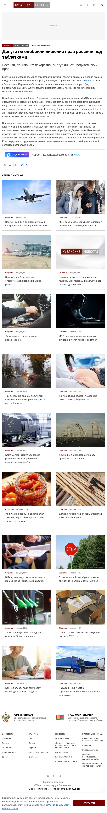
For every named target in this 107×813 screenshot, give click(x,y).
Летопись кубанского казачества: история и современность (65, 745)
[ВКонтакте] (10, 165)
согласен (89, 803)
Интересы (33, 757)
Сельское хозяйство (38, 752)
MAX (77, 154)
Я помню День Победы (92, 734)
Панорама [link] (63, 273)
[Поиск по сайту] (102, 5)
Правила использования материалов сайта (90, 756)
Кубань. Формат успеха (66, 761)
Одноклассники (87, 5)
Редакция (86, 745)
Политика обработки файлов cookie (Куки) (92, 765)
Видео (32, 743)
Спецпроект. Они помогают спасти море (92, 739)
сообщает (87, 80)
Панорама (60, 734)
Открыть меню (5, 5)
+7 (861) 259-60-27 (39, 788)
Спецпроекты (61, 752)
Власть (5, 743)
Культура (33, 734)
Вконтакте (81, 5)
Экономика (7, 748)
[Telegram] (21, 165)
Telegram (93, 5)
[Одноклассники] (16, 165)
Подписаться (20, 155)
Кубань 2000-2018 (63, 757)
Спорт (5, 757)
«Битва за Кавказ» (63, 738)
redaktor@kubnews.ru (66, 788)
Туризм (32, 748)
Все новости (7, 734)
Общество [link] (9, 218)
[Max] (27, 165)
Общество (8, 46)
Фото (31, 738)
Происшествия (9, 752)
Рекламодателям (90, 750)
